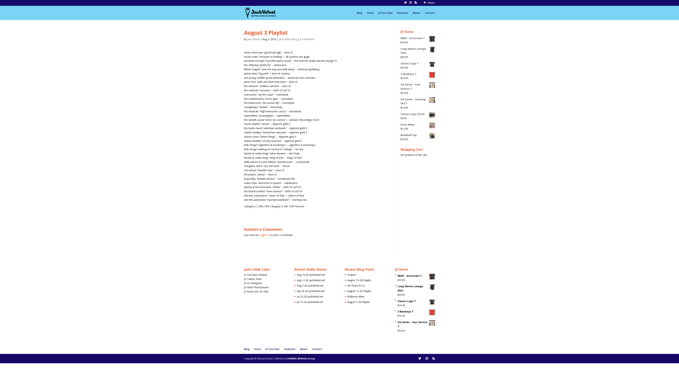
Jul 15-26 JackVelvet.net (310, 302)
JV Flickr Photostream (256, 287)
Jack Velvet (253, 39)
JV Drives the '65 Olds (256, 291)
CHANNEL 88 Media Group (301, 358)
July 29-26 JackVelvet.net (310, 291)
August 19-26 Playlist (359, 280)
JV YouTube (385, 13)
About (416, 13)
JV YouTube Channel (255, 274)
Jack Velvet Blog (288, 39)
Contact (430, 13)
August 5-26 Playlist (358, 302)
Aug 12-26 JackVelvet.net (311, 280)
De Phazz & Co (356, 285)
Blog (359, 13)
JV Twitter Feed (252, 279)
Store (370, 13)
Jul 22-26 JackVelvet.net (310, 296)
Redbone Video (356, 296)
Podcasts (402, 13)
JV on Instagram (253, 283)
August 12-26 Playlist (359, 291)
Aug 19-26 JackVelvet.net (311, 274)
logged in (264, 235)
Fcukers (351, 274)
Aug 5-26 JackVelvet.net (310, 285)
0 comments (307, 39)
